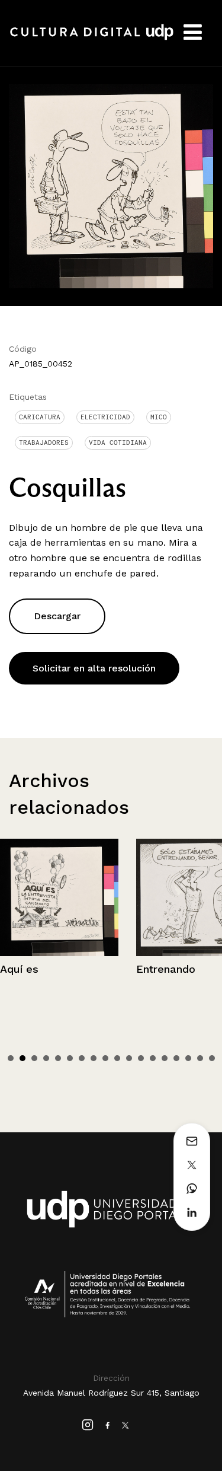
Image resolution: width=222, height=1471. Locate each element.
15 (176, 1058)
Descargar (57, 616)
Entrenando (165, 969)
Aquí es (19, 969)
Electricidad (105, 417)
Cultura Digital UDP (92, 38)
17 (200, 1058)
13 (153, 1058)
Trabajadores (44, 442)
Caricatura (39, 417)
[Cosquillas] (111, 185)
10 (117, 1058)
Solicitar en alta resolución (94, 668)
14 (165, 1058)
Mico (158, 417)
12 (141, 1058)
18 (212, 1058)
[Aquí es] (59, 897)
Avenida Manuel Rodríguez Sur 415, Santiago (111, 1392)
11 (129, 1058)
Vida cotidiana (118, 442)
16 (188, 1058)
